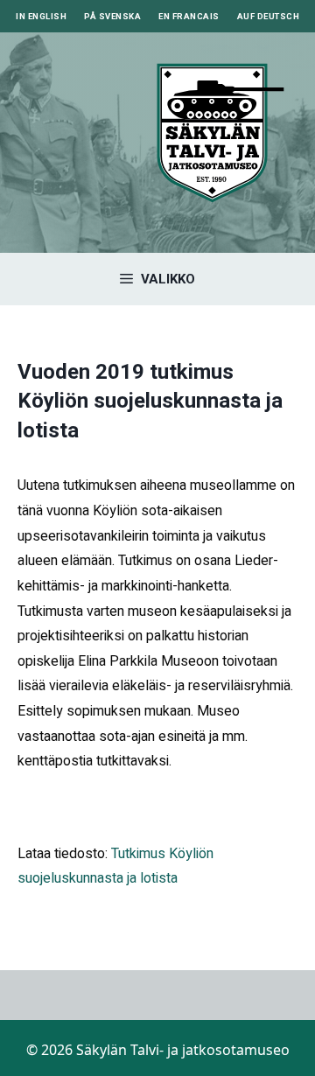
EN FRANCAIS (189, 16)
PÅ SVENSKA (112, 16)
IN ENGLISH (41, 16)
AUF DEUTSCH (268, 16)
